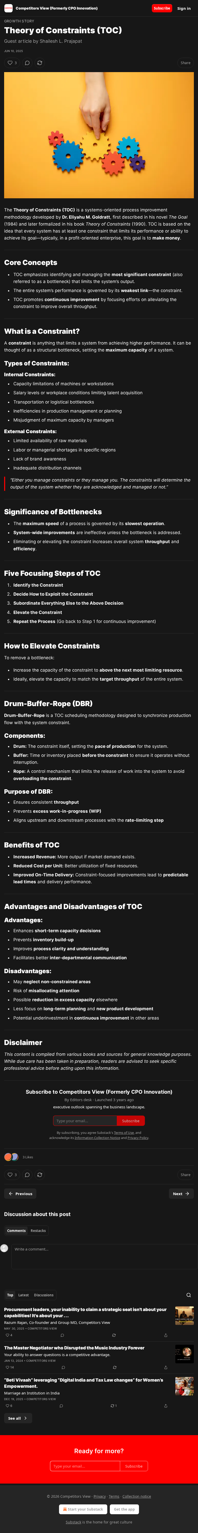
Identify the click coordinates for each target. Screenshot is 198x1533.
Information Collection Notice (97, 1137)
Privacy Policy (138, 1137)
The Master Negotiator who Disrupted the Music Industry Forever (74, 1347)
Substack (73, 1522)
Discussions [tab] (43, 1295)
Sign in (184, 8)
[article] (99, 1322)
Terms (114, 1496)
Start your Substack (85, 1509)
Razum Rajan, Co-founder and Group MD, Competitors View (57, 1322)
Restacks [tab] (38, 1230)
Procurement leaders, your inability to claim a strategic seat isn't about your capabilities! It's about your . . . (85, 1312)
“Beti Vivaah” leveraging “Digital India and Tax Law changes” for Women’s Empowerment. (83, 1383)
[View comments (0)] (27, 63)
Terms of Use (124, 1132)
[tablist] (26, 1231)
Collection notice (136, 1496)
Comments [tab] (16, 1230)
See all (14, 1418)
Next (178, 1193)
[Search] (189, 1295)
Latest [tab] (23, 1295)
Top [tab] (10, 1295)
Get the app (124, 1509)
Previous (23, 1193)
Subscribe (162, 8)
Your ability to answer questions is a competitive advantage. (57, 1354)
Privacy (100, 1496)
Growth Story (19, 21)
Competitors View (42, 1328)
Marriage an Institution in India (32, 1392)
